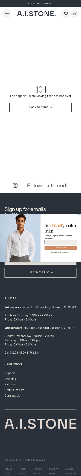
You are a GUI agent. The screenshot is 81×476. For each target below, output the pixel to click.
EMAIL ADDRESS (49, 238)
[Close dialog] (79, 215)
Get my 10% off (61, 248)
